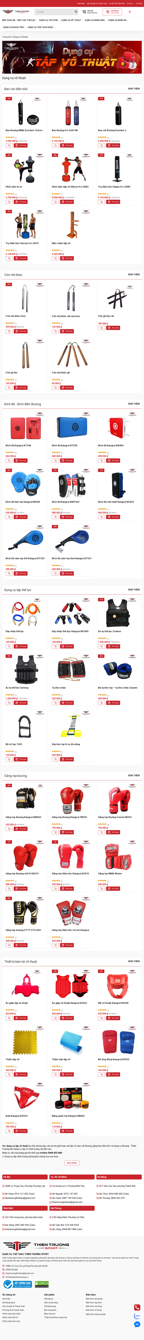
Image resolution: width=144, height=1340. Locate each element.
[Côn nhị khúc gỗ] (72, 354)
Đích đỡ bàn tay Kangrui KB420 (23, 501)
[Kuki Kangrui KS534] (26, 1098)
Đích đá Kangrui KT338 (64, 445)
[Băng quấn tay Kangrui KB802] (72, 1098)
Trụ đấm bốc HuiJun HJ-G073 (22, 243)
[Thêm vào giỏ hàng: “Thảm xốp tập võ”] (55, 1074)
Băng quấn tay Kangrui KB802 (68, 1115)
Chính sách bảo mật (11, 1321)
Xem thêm (134, 88)
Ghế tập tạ (48, 1299)
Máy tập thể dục (26, 20)
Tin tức (129, 3)
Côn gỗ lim (11, 372)
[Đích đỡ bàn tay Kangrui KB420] (26, 484)
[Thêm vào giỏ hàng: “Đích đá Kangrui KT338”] (55, 460)
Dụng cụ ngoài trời (13, 27)
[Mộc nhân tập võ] (72, 225)
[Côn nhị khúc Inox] (26, 298)
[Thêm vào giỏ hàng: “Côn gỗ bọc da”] (101, 328)
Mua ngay (23, 145)
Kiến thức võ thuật (94, 1310)
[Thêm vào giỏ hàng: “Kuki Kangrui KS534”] (9, 1131)
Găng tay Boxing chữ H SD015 (22, 873)
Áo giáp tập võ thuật (17, 1003)
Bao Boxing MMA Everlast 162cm (24, 130)
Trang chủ (6, 37)
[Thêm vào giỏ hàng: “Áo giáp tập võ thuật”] (9, 1018)
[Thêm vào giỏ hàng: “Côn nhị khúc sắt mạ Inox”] (55, 331)
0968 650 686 (12, 1269)
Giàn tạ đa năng (51, 1302)
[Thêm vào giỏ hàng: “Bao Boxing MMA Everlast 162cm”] (9, 145)
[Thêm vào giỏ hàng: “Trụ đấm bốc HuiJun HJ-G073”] (9, 258)
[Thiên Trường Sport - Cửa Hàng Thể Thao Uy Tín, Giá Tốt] (16, 12)
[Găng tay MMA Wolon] (118, 855)
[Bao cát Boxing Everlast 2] (118, 112)
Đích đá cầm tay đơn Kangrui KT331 (72, 558)
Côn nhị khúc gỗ (61, 372)
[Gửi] (76, 12)
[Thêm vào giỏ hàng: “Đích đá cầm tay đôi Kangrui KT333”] (9, 573)
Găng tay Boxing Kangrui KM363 (23, 817)
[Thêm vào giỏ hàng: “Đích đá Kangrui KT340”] (9, 460)
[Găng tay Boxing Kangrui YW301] (72, 799)
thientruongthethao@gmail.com (20, 1273)
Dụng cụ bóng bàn (94, 20)
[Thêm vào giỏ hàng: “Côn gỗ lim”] (9, 388)
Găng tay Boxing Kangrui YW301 (69, 817)
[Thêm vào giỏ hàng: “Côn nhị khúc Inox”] (9, 331)
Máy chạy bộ (8, 20)
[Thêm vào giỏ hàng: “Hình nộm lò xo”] (9, 202)
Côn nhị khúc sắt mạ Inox (66, 316)
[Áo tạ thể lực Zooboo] (118, 613)
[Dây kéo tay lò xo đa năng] (72, 726)
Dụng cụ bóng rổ (117, 20)
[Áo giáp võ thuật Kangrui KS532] (72, 985)
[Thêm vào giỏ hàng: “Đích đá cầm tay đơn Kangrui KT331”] (55, 573)
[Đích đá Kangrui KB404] (118, 427)
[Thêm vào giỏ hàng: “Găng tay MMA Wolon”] (101, 889)
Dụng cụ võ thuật (71, 20)
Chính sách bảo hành (11, 1314)
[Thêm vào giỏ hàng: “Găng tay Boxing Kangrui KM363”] (9, 829)
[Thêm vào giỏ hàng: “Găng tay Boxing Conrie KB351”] (101, 832)
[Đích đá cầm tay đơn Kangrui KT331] (72, 540)
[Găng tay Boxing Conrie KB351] (118, 799)
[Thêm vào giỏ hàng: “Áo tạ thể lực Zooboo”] (101, 646)
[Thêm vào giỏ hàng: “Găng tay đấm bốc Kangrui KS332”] (55, 889)
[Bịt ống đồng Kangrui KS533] (118, 1041)
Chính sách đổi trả (10, 1317)
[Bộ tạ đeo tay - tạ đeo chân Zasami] (118, 669)
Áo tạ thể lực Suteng (17, 687)
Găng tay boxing (15, 776)
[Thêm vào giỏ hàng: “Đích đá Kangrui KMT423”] (55, 517)
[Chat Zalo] (134, 1316)
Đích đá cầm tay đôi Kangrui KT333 (25, 558)
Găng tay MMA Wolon (110, 873)
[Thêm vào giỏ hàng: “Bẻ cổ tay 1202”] (9, 759)
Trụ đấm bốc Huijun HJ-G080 (114, 186)
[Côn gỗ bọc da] (118, 298)
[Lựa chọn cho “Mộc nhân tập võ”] (55, 258)
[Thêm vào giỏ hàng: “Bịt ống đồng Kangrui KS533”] (101, 1074)
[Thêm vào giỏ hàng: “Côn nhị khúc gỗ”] (55, 388)
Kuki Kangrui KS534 (16, 1115)
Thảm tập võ (12, 1059)
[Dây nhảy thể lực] (26, 613)
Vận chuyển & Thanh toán (97, 3)
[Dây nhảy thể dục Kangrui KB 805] (72, 613)
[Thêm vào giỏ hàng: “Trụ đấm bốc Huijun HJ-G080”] (101, 202)
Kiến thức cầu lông (94, 1306)
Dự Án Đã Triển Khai (117, 3)
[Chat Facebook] (134, 1324)
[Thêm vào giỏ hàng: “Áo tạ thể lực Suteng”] (9, 703)
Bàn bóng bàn (50, 1310)
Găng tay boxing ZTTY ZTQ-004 (23, 930)
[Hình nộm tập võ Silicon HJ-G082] (72, 168)
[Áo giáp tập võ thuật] (26, 985)
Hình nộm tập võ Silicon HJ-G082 (70, 186)
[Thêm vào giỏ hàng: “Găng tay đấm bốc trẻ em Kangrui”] (55, 945)
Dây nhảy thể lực (15, 631)
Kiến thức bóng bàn (94, 1299)
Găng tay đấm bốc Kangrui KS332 (70, 873)
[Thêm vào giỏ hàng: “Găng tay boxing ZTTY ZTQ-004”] (9, 945)
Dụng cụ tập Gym (48, 20)
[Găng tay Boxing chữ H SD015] (26, 855)
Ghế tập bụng (50, 1306)
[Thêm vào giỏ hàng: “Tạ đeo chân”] (55, 703)
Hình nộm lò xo (14, 186)
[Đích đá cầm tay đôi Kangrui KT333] (26, 540)
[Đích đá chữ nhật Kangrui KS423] (118, 484)
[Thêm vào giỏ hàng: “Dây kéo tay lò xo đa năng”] (55, 759)
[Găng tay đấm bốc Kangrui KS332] (72, 855)
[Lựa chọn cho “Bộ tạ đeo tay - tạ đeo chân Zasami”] (101, 703)
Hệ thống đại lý (8, 1302)
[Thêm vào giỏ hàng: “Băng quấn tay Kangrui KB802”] (55, 1131)
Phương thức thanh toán (13, 1310)
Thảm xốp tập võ (61, 1059)
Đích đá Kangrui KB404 (110, 445)
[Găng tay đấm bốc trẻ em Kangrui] (72, 912)
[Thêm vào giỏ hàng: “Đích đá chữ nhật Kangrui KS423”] (101, 517)
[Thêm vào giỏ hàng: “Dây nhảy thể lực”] (9, 646)
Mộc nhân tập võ (61, 243)
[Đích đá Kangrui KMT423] (72, 484)
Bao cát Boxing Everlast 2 (112, 130)
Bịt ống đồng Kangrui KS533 (113, 1059)
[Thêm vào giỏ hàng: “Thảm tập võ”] (9, 1074)
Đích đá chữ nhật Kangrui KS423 (116, 501)
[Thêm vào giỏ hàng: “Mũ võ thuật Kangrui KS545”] (101, 1018)
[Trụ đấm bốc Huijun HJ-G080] (118, 168)
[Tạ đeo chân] (72, 669)
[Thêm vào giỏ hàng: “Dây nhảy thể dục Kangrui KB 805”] (55, 646)
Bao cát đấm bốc (16, 89)
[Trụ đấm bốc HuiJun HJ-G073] (26, 225)
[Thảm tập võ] (26, 1041)
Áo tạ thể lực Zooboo (109, 631)
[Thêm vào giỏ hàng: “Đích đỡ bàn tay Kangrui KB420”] (9, 517)
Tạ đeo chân (59, 687)
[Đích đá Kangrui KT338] (72, 427)
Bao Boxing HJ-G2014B (65, 130)
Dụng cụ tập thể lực (17, 590)
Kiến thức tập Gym (94, 1302)
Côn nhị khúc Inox (16, 316)
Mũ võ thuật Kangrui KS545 (113, 1003)
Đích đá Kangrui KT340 (18, 445)
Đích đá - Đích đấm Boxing (22, 404)
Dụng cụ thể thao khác (40, 27)
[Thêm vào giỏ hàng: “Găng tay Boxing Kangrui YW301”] (55, 832)
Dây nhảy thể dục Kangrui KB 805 (70, 631)
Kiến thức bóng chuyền (96, 1314)
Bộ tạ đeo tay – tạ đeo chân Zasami (117, 687)
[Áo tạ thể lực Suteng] (26, 669)
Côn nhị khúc (13, 275)
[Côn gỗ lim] (26, 354)
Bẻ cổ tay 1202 (14, 744)
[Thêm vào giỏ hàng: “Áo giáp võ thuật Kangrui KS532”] (55, 1018)
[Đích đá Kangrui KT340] (26, 427)
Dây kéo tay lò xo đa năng (66, 744)
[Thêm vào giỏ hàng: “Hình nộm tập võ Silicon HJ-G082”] (55, 202)
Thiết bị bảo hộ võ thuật (20, 961)
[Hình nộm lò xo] (26, 168)
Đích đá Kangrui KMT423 (65, 501)
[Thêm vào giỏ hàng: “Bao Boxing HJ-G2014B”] (55, 145)
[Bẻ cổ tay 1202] (26, 726)
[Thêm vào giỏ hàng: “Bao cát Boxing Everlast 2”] (101, 145)
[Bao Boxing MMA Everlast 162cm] (26, 112)
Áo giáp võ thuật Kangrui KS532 (69, 1003)
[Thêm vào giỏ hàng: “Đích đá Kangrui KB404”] (101, 460)
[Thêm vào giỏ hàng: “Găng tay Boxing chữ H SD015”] (9, 889)
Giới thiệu (81, 3)
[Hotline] (134, 1307)
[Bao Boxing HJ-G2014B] (72, 112)
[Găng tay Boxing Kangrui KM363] (26, 799)
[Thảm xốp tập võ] (72, 1041)
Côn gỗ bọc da (106, 316)
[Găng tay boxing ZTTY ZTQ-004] (26, 912)
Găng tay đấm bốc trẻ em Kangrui (70, 930)
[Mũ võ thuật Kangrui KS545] (118, 985)
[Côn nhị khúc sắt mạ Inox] (72, 298)
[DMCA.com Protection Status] (42, 1284)
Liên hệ (139, 3)
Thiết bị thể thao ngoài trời (55, 1317)
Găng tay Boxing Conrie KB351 (115, 817)
